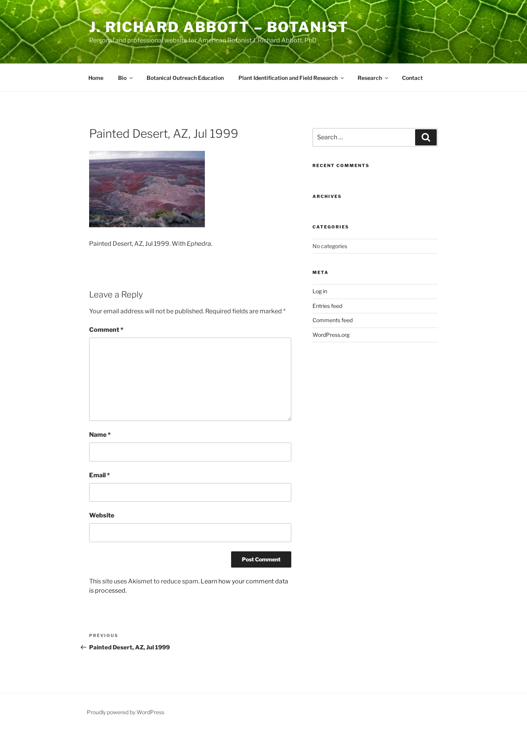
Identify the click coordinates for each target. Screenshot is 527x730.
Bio (122, 77)
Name (100, 434)
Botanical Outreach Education (185, 77)
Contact (412, 77)
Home (95, 77)
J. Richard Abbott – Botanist (219, 27)
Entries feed (327, 305)
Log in (319, 291)
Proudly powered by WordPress (125, 712)
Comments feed (332, 320)
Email (99, 475)
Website (101, 515)
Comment (106, 329)
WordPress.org (331, 334)
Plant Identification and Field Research (288, 77)
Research (370, 77)
